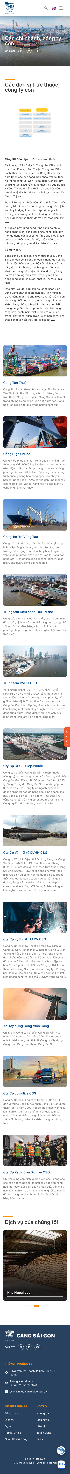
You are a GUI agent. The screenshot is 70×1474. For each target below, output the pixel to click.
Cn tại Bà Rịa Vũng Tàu (20, 537)
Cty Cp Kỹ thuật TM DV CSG (24, 939)
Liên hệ (41, 1426)
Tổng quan (11, 1413)
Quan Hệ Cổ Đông (16, 1439)
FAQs (40, 1439)
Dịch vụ (9, 1419)
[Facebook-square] (29, 1347)
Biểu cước (43, 1419)
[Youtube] (37, 1347)
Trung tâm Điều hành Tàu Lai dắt (28, 612)
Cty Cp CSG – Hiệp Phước (23, 766)
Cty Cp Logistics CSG (19, 1093)
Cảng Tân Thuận (15, 383)
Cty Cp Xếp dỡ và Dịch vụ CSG (26, 1172)
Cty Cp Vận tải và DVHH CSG (25, 853)
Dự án (8, 1426)
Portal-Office (13, 1432)
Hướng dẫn (43, 1413)
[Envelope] (21, 1347)
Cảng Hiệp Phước (16, 454)
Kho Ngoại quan (19, 1293)
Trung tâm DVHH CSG (20, 683)
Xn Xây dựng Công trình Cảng (26, 1026)
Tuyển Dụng (44, 1432)
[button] (20, 50)
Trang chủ (13, 31)
